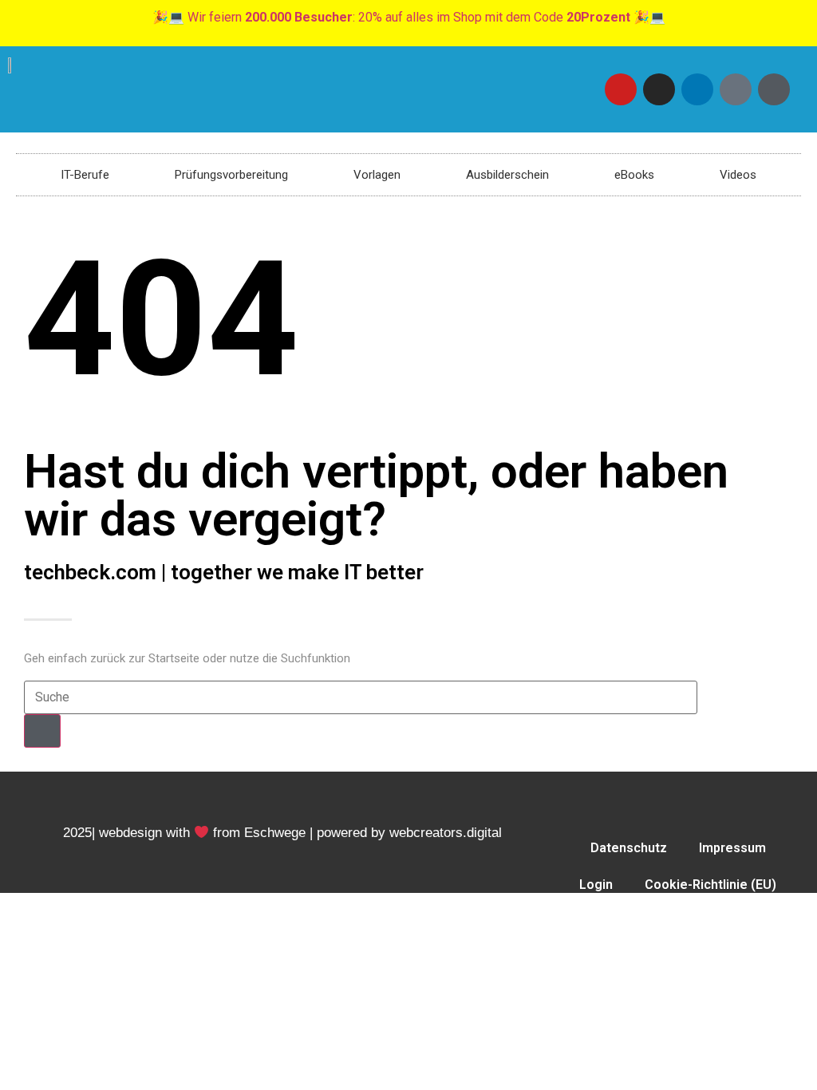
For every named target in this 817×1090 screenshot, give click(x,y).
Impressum (732, 847)
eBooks (634, 175)
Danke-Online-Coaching (678, 921)
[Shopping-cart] (774, 89)
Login (596, 884)
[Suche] (42, 731)
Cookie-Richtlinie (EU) (710, 884)
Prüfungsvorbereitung (231, 175)
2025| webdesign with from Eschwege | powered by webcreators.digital (282, 832)
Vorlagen (377, 175)
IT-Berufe (85, 175)
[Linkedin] (697, 89)
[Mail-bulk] (736, 89)
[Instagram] (659, 89)
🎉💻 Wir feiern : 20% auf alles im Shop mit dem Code (408, 17)
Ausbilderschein (507, 175)
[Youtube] (621, 89)
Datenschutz (628, 847)
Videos (738, 175)
